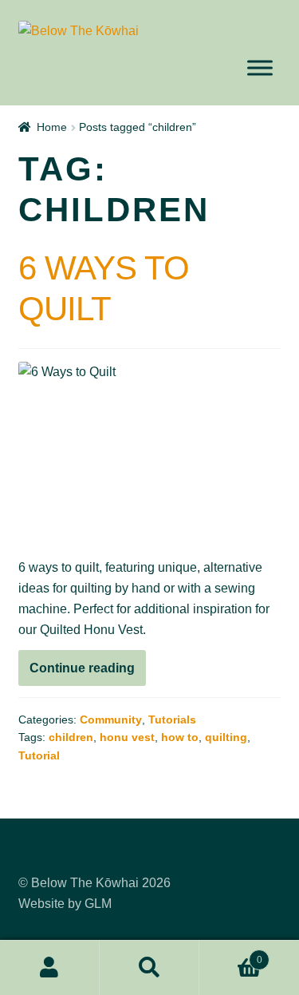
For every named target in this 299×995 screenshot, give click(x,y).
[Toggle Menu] (260, 68)
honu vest (127, 737)
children (71, 737)
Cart (230, 954)
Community (111, 719)
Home (52, 127)
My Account (50, 968)
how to (180, 737)
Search (149, 968)
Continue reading (88, 673)
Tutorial (39, 755)
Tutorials (172, 719)
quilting (226, 737)
